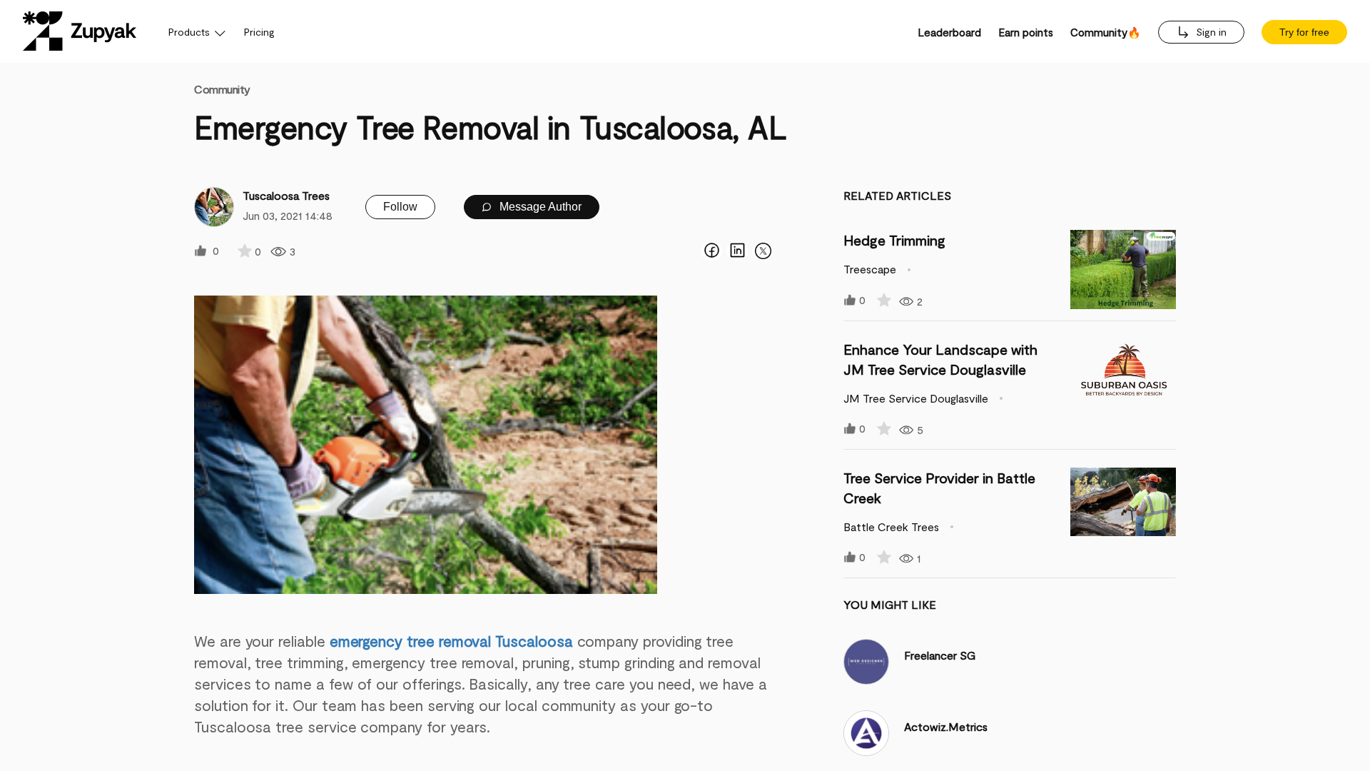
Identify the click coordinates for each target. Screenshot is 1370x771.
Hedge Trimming (894, 239)
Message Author (539, 207)
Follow (400, 207)
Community (222, 89)
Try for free (1304, 32)
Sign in (1210, 32)
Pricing (259, 32)
